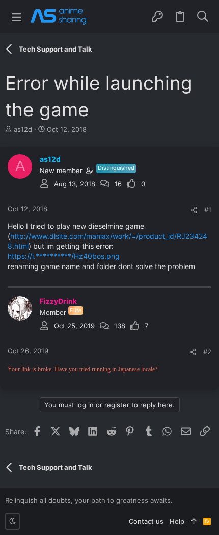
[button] (16, 17)
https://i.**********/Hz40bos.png (64, 256)
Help (177, 521)
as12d (23, 129)
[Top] (193, 521)
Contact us (146, 521)
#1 (207, 210)
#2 (207, 352)
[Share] (194, 210)
